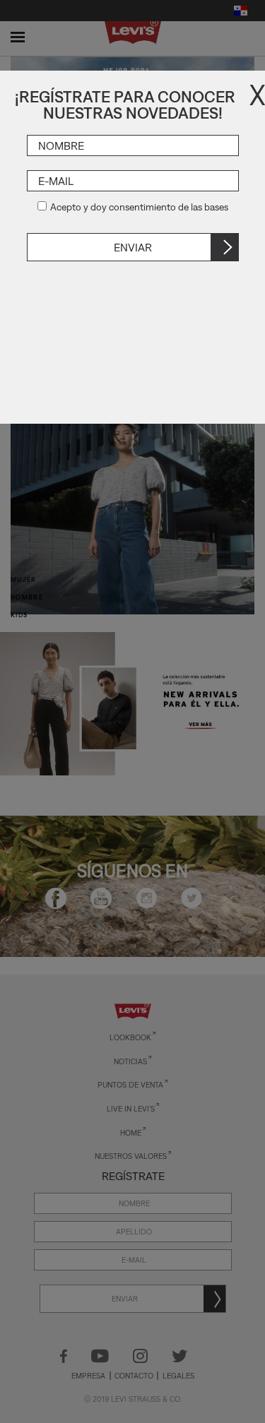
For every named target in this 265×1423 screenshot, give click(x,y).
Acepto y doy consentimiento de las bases (139, 207)
